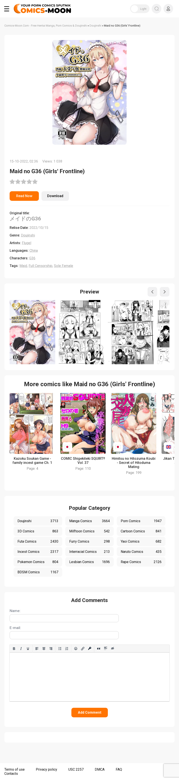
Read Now (24, 196)
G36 (32, 258)
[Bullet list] (60, 648)
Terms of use (14, 769)
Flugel (26, 243)
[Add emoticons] (76, 648)
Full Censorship (40, 266)
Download (55, 196)
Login (168, 8)
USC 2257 (76, 769)
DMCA (100, 769)
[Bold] (14, 648)
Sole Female (63, 266)
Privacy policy (46, 769)
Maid (23, 266)
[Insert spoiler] (106, 648)
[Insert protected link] (90, 648)
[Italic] (21, 648)
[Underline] (28, 648)
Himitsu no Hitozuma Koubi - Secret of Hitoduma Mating (133, 462)
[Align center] (44, 648)
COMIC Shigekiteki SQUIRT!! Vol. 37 (83, 460)
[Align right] (51, 648)
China (33, 250)
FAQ (119, 769)
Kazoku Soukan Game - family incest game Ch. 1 (32, 460)
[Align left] (37, 648)
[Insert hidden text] (113, 648)
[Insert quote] (99, 648)
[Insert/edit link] (83, 648)
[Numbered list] (67, 648)
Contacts (11, 774)
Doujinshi (28, 235)
